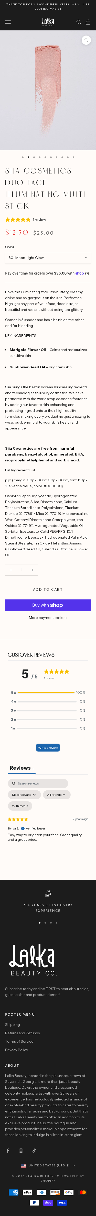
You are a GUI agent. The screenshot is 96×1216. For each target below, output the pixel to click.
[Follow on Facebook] (7, 1150)
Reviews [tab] (22, 768)
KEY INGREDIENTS (20, 335)
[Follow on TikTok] (34, 1150)
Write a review (48, 747)
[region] (48, 902)
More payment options (48, 617)
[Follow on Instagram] (21, 1150)
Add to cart (48, 589)
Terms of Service (19, 1041)
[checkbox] (20, 806)
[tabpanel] (48, 823)
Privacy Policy (16, 1050)
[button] (48, 693)
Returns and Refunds (22, 1033)
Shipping (12, 1024)
